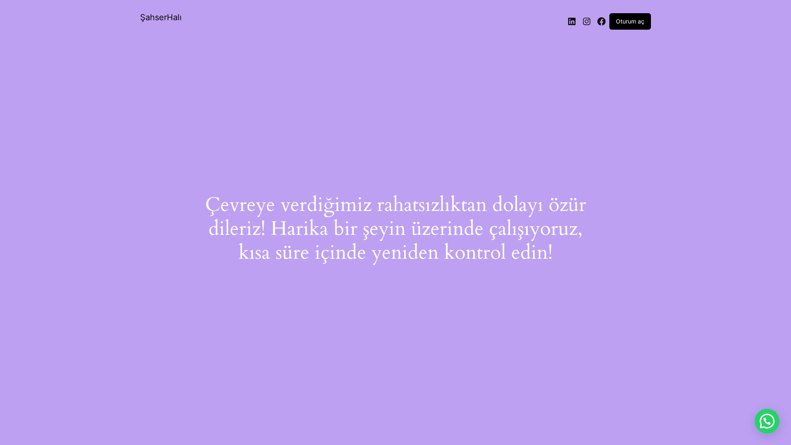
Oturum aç (630, 21)
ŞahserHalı (161, 17)
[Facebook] (601, 21)
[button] (767, 421)
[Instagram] (587, 21)
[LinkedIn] (572, 21)
